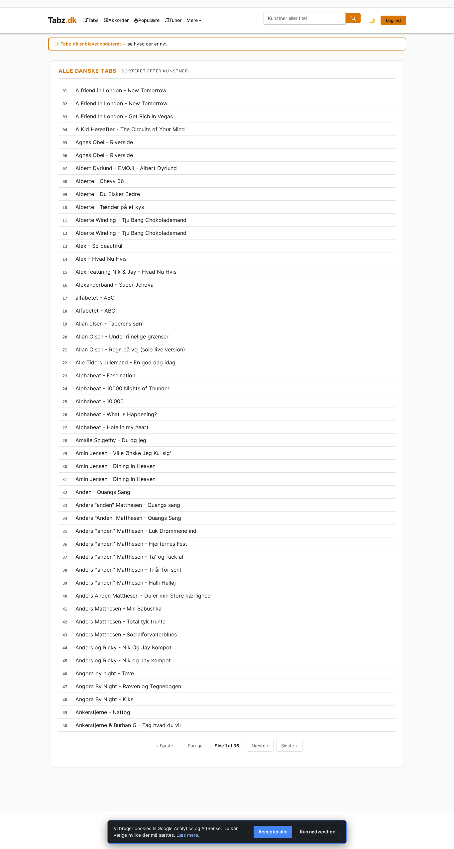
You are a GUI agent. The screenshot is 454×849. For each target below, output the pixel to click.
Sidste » (289, 745)
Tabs (93, 20)
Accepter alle (272, 831)
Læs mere (187, 835)
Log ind (393, 20)
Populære (149, 20)
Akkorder (118, 20)
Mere (192, 20)
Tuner (175, 20)
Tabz (62, 20)
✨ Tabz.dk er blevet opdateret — (110, 44)
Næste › (260, 745)
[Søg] (353, 18)
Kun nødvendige (317, 831)
